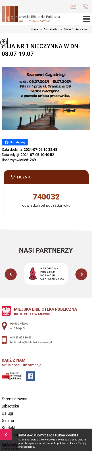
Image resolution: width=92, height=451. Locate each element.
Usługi (7, 413)
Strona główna (14, 399)
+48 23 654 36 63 (84, 7)
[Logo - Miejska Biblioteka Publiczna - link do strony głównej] (31, 14)
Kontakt (8, 427)
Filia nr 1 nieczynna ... (75, 29)
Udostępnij (17, 142)
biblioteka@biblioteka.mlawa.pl (74, 7)
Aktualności (49, 29)
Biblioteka (10, 406)
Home (34, 29)
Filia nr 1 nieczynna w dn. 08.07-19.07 (41, 50)
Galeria (8, 420)
